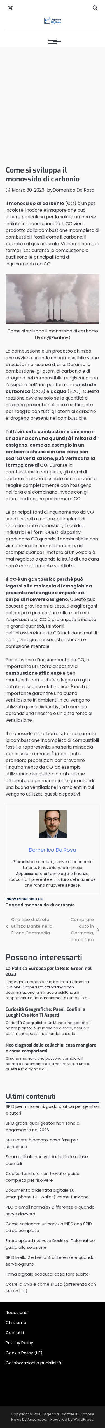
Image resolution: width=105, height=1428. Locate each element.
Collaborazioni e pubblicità (33, 1363)
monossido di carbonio (49, 905)
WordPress (83, 1419)
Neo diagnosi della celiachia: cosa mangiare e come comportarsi (51, 1048)
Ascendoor (37, 1419)
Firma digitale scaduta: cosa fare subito (47, 1274)
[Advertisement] (52, 105)
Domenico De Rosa (73, 190)
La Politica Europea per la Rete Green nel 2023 (49, 971)
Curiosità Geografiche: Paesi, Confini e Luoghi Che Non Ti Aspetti (45, 1012)
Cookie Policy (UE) (24, 1353)
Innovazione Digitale (24, 899)
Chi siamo (16, 1322)
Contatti (15, 1332)
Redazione (17, 1312)
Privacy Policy (19, 1343)
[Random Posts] (10, 8)
